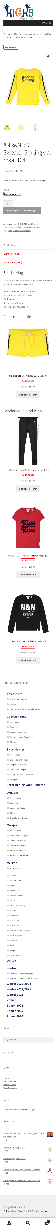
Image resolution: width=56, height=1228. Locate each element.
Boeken (13, 704)
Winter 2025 (15, 995)
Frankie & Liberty (17, 905)
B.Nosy (13, 875)
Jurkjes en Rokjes (18, 769)
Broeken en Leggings (19, 835)
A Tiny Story (15, 868)
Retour (13, 945)
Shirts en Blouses (18, 850)
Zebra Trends (16, 955)
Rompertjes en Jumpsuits (21, 774)
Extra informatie (12, 253)
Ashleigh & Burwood (19, 699)
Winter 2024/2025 (19, 989)
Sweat (16, 230)
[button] (44, 23)
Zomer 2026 (15, 1016)
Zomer (11, 1000)
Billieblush (14, 890)
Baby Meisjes (15, 749)
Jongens (12, 792)
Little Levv (14, 920)
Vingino (13, 950)
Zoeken (28, 1223)
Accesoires (15, 722)
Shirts (12, 813)
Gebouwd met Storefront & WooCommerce (25, 1211)
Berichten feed (10, 1081)
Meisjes (17, 34)
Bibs (12, 885)
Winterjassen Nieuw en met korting (25, 978)
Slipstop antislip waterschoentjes (25, 709)
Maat (6, 189)
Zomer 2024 (15, 1005)
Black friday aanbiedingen (21, 973)
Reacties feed (9, 1084)
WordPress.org (10, 1088)
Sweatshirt (25, 230)
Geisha (13, 910)
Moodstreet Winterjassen (21, 930)
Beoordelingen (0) (12, 262)
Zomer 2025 (15, 1011)
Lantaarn (14, 915)
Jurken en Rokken (18, 845)
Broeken (14, 803)
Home (9, 34)
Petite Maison (16, 935)
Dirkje (12, 900)
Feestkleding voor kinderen (26, 785)
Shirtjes (13, 742)
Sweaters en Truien (32, 34)
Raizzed (13, 940)
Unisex (11, 960)
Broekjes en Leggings (20, 759)
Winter (11, 968)
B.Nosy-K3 (18, 880)
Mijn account (9, 1223)
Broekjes (14, 727)
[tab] (28, 245)
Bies (10, 230)
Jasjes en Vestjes (18, 732)
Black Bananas (16, 895)
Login (6, 1078)
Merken (12, 863)
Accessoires (14, 694)
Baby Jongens (16, 717)
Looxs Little (15, 925)
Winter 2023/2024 (19, 984)
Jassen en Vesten (18, 808)
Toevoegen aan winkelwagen (22, 210)
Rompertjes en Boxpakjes (21, 737)
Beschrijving (9, 245)
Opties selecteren (28, 394)
